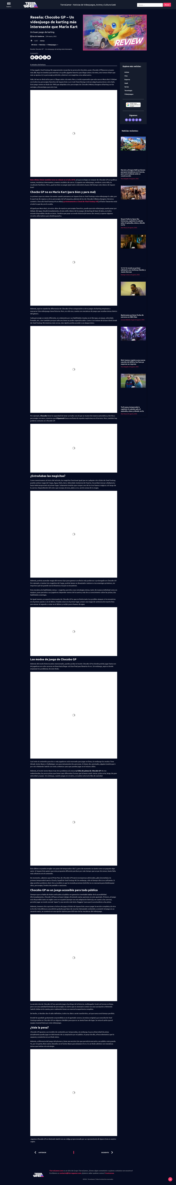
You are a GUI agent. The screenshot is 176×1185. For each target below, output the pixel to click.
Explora (9, 6)
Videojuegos (51, 45)
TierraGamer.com (56, 1171)
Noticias (42, 45)
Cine (126, 76)
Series (126, 87)
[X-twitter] (129, 119)
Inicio (35, 45)
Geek (126, 83)
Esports (127, 79)
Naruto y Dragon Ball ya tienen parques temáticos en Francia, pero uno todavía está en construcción (133, 173)
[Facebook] (126, 119)
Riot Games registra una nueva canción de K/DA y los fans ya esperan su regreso (133, 362)
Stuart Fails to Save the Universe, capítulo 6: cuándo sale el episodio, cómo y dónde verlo (133, 222)
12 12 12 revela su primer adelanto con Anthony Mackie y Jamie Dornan (133, 270)
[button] (32, 57)
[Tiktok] (136, 119)
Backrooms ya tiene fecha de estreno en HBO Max (132, 316)
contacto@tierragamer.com (70, 1173)
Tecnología (128, 90)
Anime (126, 72)
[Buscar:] (150, 5)
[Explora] (8, 3)
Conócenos (109, 1173)
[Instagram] (133, 119)
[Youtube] (140, 119)
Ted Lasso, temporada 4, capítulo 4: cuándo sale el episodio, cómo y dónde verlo (132, 409)
